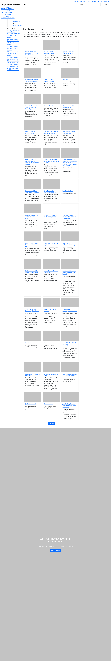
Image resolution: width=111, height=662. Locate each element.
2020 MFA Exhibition (12, 66)
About (8, 7)
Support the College (7, 18)
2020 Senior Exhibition (13, 64)
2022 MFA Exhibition (12, 59)
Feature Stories (17, 25)
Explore (7, 11)
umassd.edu (78, 1)
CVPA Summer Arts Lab (13, 34)
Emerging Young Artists (13, 30)
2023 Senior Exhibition (13, 52)
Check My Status (96, 1)
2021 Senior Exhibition (13, 61)
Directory (86, 1)
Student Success (7, 12)
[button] (32, 45)
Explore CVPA (17, 21)
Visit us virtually (55, 550)
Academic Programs (7, 9)
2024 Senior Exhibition (13, 46)
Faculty (7, 16)
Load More (51, 423)
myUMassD (106, 1)
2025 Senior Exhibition (13, 41)
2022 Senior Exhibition (13, 57)
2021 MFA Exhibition (12, 63)
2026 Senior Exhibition (13, 39)
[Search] (99, 4)
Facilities (8, 14)
